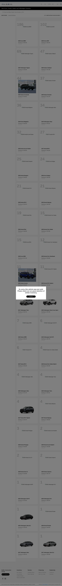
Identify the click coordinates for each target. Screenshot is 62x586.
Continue (31, 296)
